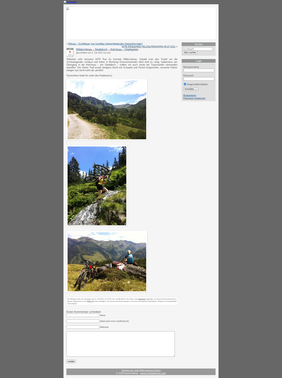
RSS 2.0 (90, 301)
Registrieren (189, 95)
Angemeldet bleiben (197, 84)
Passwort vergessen (194, 98)
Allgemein (142, 299)
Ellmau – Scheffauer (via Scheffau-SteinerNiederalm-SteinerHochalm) (105, 43)
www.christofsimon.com (153, 373)
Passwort (188, 75)
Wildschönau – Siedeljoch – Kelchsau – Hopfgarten (107, 49)
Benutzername (191, 67)
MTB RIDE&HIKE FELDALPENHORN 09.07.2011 (148, 46)
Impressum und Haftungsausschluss (141, 370)
